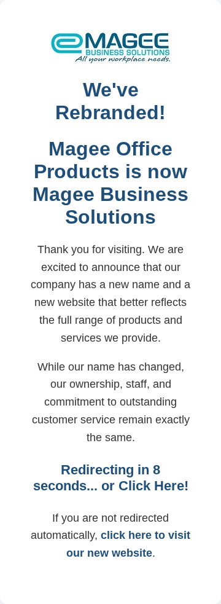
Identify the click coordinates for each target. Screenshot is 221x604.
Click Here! (153, 485)
